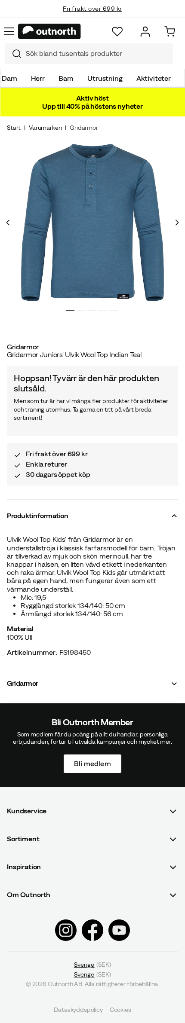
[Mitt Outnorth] (145, 32)
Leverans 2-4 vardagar (92, 17)
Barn (66, 78)
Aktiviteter (153, 78)
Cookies (120, 1010)
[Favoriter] (117, 31)
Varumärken (45, 127)
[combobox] (89, 53)
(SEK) (92, 964)
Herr (38, 78)
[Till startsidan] (49, 31)
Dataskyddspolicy (78, 1010)
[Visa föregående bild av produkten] (8, 222)
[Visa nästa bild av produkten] (177, 222)
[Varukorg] (170, 31)
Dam (9, 78)
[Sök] (13, 54)
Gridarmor (84, 127)
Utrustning (104, 78)
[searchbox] (97, 53)
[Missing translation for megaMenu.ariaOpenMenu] (9, 31)
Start (14, 127)
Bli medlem (92, 763)
